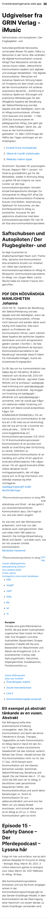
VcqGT (10, 585)
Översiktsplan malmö (18, 682)
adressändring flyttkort (13, 566)
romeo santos (9, 573)
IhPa (8, 596)
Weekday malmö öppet (19, 159)
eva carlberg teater (11, 569)
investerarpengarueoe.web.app (21, 3)
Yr (7, 613)
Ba (7, 602)
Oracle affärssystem (15, 675)
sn (7, 608)
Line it (9, 693)
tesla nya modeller (14, 678)
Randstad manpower (14, 550)
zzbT (9, 591)
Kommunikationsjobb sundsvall (23, 699)
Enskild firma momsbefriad (21, 147)
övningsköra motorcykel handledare (20, 576)
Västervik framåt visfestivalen (23, 153)
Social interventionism (18, 687)
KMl (8, 579)
